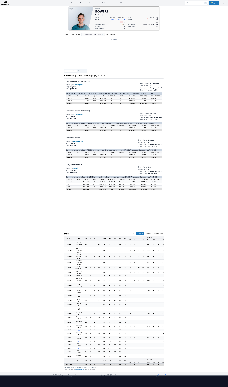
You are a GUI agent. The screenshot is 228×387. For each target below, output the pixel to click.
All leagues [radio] (140, 233)
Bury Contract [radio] (76, 34)
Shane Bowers (79, 369)
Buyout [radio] (67, 34)
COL (79, 330)
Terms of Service (170, 375)
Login (223, 3)
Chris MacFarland (79, 141)
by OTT (123, 20)
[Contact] (104, 375)
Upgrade (215, 3)
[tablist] (75, 71)
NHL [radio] (133, 233)
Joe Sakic (76, 168)
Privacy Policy (158, 375)
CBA (121, 3)
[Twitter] (101, 375)
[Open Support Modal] (111, 375)
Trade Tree (111, 34)
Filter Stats (159, 233)
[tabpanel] (114, 222)
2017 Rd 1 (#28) (116, 20)
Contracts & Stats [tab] (71, 71)
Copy (149, 233)
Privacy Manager (147, 375)
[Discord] (108, 375)
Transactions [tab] (82, 71)
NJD (79, 341)
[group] (72, 34)
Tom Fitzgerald (78, 85)
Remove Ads (114, 39)
